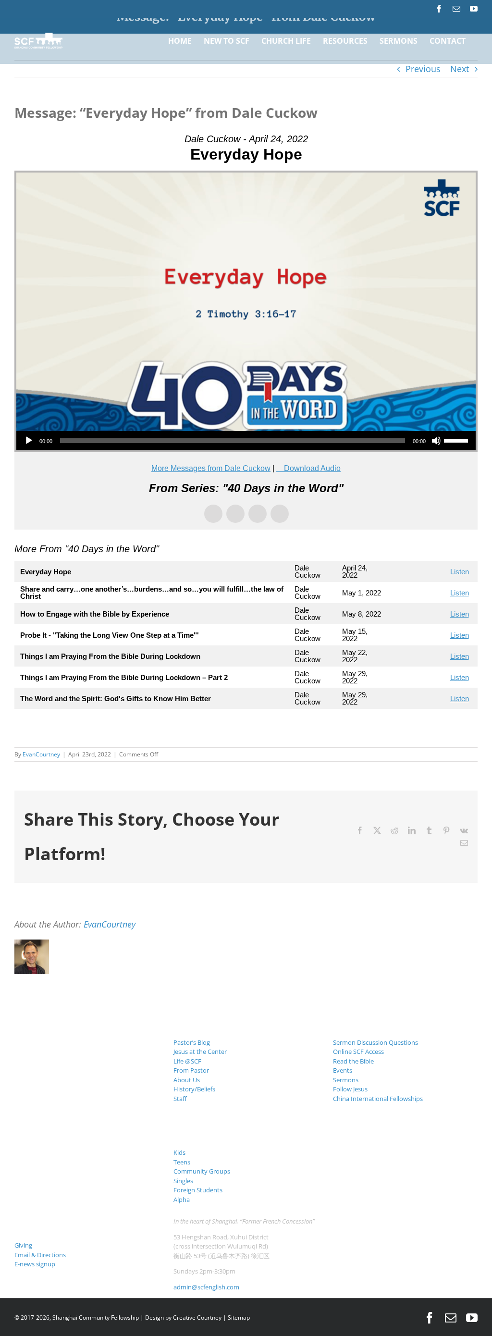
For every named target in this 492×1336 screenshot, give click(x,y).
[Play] (29, 440)
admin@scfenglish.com (206, 1287)
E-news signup (34, 1264)
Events (342, 1070)
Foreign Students (197, 1190)
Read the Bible (353, 1061)
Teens (181, 1162)
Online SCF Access (358, 1051)
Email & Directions (40, 1254)
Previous (423, 68)
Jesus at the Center (200, 1051)
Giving (23, 1245)
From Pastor (191, 1070)
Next (459, 68)
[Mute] (436, 440)
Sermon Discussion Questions (375, 1042)
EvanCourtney (41, 754)
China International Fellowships (378, 1098)
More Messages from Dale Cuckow (211, 468)
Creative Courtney (197, 1317)
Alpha (181, 1199)
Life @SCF (187, 1061)
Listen (459, 572)
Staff (180, 1098)
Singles (183, 1180)
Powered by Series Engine (442, 728)
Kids (179, 1152)
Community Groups (201, 1171)
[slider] (457, 439)
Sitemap (239, 1317)
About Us (186, 1080)
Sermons (345, 1080)
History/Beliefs (194, 1089)
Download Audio (312, 468)
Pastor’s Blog (191, 1042)
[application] (246, 440)
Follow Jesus (350, 1089)
